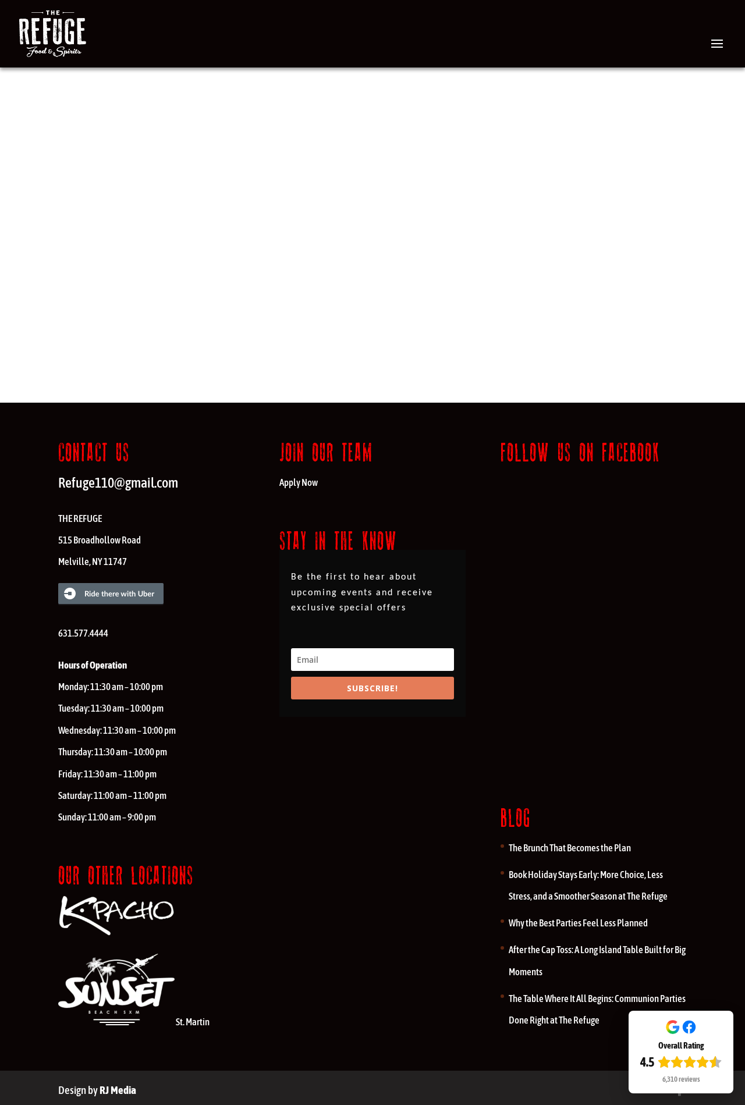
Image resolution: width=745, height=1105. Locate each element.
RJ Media (118, 1089)
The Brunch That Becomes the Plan (570, 848)
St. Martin (193, 1022)
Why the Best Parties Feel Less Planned (578, 923)
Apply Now (298, 482)
